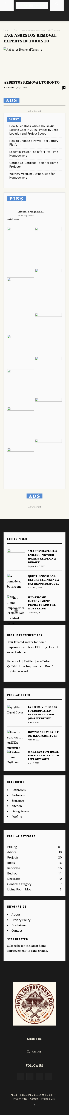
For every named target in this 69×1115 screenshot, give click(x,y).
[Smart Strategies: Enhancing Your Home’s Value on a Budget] (16, 555)
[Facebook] (20, 1076)
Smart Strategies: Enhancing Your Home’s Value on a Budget (42, 556)
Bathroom (19, 790)
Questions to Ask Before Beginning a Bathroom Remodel (43, 579)
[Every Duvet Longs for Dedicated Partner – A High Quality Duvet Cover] (16, 711)
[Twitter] (39, 1076)
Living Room (20, 811)
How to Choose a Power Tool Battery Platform (33, 142)
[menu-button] (7, 4)
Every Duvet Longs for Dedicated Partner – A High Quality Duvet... (42, 712)
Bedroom (18, 795)
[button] (57, 4)
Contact (17, 930)
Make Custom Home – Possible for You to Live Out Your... (44, 755)
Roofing (17, 816)
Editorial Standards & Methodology (38, 1095)
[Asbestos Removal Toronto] (34, 62)
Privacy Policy (21, 920)
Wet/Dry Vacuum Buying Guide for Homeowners (32, 175)
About (16, 914)
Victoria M (9, 87)
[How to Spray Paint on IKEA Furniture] (16, 740)
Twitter (29, 661)
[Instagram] (29, 1076)
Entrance (18, 800)
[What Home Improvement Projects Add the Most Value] (16, 610)
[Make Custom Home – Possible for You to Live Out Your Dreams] (16, 757)
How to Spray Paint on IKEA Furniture (43, 734)
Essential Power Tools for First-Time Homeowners (33, 153)
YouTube (43, 661)
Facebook (14, 661)
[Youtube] (48, 1076)
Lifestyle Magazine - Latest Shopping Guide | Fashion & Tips (31, 212)
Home (7, 30)
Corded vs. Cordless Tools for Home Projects (33, 164)
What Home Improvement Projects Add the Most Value (41, 603)
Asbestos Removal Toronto (32, 82)
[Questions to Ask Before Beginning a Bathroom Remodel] (16, 582)
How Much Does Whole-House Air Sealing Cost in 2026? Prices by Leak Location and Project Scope (33, 129)
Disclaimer (19, 925)
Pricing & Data (48, 1098)
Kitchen (17, 806)
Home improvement (27, 215)
